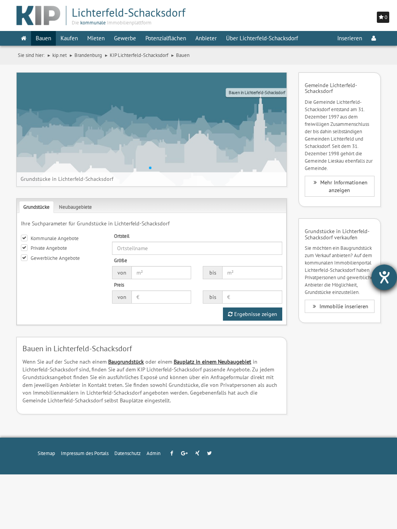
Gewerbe (125, 38)
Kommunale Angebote (55, 238)
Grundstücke (36, 206)
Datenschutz (127, 453)
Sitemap (46, 453)
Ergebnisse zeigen (255, 314)
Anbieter (206, 38)
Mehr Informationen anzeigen (343, 186)
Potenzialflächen (165, 38)
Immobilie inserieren (343, 306)
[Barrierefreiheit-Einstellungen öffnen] (384, 277)
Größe (120, 260)
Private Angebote (49, 247)
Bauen (43, 38)
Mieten (96, 38)
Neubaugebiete (75, 206)
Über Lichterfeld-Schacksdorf (262, 38)
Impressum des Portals (85, 453)
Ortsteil (121, 235)
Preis (119, 284)
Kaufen (69, 38)
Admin (154, 453)
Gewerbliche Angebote (55, 257)
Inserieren (349, 38)
